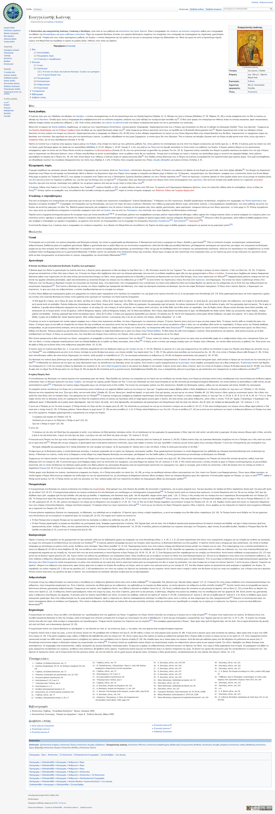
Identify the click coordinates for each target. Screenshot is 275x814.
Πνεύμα (42, 468)
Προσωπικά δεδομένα (35, 807)
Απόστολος (252, 92)
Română (7, 113)
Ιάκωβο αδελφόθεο (161, 160)
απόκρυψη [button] (70, 46)
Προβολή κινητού (86, 807)
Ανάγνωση (183, 9)
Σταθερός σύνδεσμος (12, 86)
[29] (40, 351)
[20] (204, 241)
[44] (231, 597)
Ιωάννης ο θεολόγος (55, 22)
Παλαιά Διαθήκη (154, 331)
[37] (184, 478)
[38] (161, 491)
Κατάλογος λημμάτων (12, 31)
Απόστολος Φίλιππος (137, 745)
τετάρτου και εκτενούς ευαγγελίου (185, 31)
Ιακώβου (80, 116)
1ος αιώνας (121, 755)
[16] (171, 220)
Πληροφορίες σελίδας (12, 89)
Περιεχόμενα (8, 53)
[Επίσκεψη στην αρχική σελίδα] (12, 11)
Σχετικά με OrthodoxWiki (53, 807)
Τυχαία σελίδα (9, 42)
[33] (98, 395)
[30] (33, 362)
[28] (141, 341)
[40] (137, 504)
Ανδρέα (93, 144)
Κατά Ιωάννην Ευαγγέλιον (43, 726)
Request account (266, 2)
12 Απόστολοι (66, 755)
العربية (6, 102)
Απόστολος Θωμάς (52, 748)
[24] (144, 279)
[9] (94, 186)
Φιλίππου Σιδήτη (163, 190)
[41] (94, 542)
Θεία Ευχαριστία (114, 366)
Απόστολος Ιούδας (237, 745)
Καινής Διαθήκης (59, 127)
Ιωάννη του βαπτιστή (114, 122)
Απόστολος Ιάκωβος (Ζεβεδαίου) (91, 745)
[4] (143, 156)
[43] (224, 584)
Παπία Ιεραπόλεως (253, 200)
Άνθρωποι (73, 762)
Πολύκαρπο (132, 210)
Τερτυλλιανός (179, 221)
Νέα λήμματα (9, 36)
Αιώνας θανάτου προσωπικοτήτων (84, 781)
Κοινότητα (8, 58)
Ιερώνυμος (194, 221)
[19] (231, 224)
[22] (124, 254)
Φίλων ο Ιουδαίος (216, 273)
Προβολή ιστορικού (213, 9)
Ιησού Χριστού (140, 31)
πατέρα (132, 349)
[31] (257, 368)
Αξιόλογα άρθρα (10, 39)
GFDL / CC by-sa (59, 803)
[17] (186, 220)
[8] (143, 182)
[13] (109, 214)
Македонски (9, 111)
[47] (151, 620)
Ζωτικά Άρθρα (107, 755)
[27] (143, 337)
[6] (180, 176)
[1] (178, 119)
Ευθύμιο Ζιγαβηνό (67, 130)
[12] (57, 203)
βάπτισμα (247, 362)
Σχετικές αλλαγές (10, 75)
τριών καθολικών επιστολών (72, 34)
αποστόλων (124, 31)
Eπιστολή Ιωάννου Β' (163, 725)
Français (7, 108)
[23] (225, 276)
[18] (200, 220)
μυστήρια (185, 362)
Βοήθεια (7, 61)
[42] (146, 581)
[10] (35, 190)
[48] (105, 642)
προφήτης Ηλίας (36, 139)
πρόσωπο (200, 280)
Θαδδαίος (250, 745)
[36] (261, 475)
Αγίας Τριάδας (75, 382)
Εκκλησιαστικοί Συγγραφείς (86, 755)
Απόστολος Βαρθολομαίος (158, 745)
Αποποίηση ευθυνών (71, 807)
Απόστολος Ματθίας (70, 748)
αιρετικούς (197, 180)
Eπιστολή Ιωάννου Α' (40, 732)
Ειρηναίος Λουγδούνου (159, 221)
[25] (53, 285)
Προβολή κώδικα (197, 9)
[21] (121, 254)
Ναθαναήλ (175, 745)
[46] (205, 614)
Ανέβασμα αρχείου (11, 78)
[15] (202, 217)
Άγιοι (43, 755)
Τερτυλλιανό (124, 170)
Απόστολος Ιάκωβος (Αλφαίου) (215, 745)
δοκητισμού (176, 327)
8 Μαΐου (251, 81)
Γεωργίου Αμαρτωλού (184, 190)
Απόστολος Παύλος (88, 748)
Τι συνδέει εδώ (9, 72)
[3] (214, 129)
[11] (116, 190)
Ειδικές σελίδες (9, 81)
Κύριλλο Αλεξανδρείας (42, 130)
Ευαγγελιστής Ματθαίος (191, 745)
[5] (243, 169)
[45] (40, 604)
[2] (124, 129)
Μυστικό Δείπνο (104, 150)
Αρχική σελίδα (9, 28)
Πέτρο (154, 147)
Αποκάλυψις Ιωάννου (41, 729)
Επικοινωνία (8, 64)
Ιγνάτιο (107, 210)
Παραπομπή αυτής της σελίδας (12, 93)
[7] (115, 179)
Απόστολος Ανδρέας (50, 745)
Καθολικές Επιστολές (163, 732)
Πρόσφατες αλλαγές (11, 50)
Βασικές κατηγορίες (11, 33)
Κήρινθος (33, 183)
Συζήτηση (38, 9)
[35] (258, 475)
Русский (7, 116)
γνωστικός (258, 180)
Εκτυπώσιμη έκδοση (11, 83)
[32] (49, 384)
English (7, 105)
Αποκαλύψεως (49, 34)
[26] (182, 327)
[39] (163, 498)
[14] (112, 214)
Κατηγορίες (35, 755)
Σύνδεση (255, 2)
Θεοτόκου (44, 119)
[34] (48, 442)
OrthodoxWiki (48, 762)
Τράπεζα (7, 56)
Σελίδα (29, 9)
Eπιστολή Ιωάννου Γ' (163, 728)
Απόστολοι (34, 745)
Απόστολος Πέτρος (68, 745)
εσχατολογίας (99, 489)
